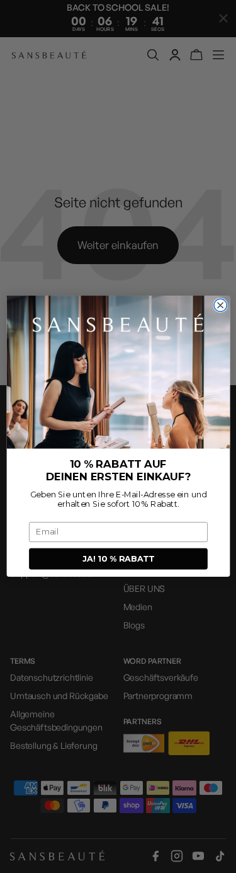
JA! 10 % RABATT (118, 559)
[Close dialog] (220, 305)
